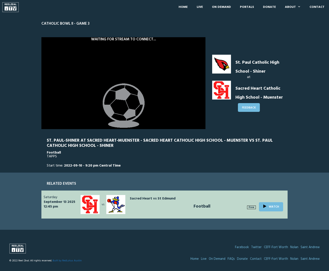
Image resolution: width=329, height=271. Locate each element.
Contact (317, 7)
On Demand (221, 7)
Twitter (256, 247)
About (290, 7)
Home (183, 7)
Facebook (242, 247)
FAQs (231, 259)
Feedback (249, 107)
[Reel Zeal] (11, 7)
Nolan (294, 247)
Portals (247, 7)
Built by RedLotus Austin (67, 260)
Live (200, 7)
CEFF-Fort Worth (276, 247)
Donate (269, 7)
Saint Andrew (310, 247)
